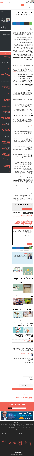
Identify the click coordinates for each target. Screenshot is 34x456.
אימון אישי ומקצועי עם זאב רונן (4, 435)
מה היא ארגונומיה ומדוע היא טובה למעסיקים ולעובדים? (24, 221)
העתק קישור (26, 23)
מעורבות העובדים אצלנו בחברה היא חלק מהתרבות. (24, 237)
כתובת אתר (31, 379)
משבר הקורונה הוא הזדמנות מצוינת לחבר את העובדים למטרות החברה (22, 216)
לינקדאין (22, 248)
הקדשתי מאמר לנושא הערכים (28, 125)
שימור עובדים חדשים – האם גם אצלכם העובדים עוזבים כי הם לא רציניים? (28, 322)
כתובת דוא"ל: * (31, 375)
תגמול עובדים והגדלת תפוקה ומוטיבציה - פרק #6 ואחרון (17, 322)
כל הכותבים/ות (25, 440)
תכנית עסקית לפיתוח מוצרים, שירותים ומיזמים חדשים (29, 335)
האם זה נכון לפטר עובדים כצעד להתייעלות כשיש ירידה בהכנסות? (23, 223)
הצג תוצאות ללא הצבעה (17, 243)
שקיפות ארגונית (26, 397)
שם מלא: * (31, 372)
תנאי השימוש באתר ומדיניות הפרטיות (30, 442)
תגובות (14, 19)
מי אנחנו (12, 5)
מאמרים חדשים (25, 434)
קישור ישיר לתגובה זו (23, 340)
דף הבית (32, 5)
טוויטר (14, 248)
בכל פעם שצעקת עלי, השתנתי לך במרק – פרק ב (18, 294)
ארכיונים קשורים (20, 250)
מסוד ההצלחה (15, 71)
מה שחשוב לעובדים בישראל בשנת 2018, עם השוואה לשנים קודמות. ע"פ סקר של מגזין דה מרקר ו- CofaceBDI (17, 280)
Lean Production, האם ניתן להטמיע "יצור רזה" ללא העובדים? (23, 222)
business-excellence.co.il (27, 261)
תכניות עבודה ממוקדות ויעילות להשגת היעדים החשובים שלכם (19, 335)
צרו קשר (31, 434)
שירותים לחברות (27, 5)
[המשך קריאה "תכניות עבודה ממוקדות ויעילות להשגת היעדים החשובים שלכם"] (18, 330)
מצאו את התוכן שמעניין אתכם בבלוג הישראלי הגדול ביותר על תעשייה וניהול (17, 406)
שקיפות (27, 135)
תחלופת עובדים (18, 397)
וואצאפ (31, 248)
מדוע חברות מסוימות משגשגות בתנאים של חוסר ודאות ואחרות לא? (23, 217)
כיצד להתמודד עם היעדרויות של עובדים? (26, 224)
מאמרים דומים (26, 250)
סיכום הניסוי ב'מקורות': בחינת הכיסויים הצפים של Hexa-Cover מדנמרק (5, 67)
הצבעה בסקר (30, 243)
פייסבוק (18, 248)
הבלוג (22, 5)
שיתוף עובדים (30, 397)
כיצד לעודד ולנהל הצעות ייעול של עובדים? (28, 308)
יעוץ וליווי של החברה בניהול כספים (14, 439)
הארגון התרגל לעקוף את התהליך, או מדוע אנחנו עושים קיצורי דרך (6, 125)
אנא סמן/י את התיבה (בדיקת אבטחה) (28, 383)
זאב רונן (25, 253)
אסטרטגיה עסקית (30, 394)
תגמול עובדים (22, 397)
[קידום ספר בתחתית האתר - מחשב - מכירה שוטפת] (17, 415)
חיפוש (1, 2)
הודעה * (32, 364)
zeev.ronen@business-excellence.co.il (24, 429)
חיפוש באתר (30, 440)
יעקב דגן (25, 67)
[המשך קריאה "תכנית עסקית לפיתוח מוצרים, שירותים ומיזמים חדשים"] (28, 330)
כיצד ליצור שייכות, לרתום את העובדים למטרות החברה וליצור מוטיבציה (28, 278)
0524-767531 (14, 429)
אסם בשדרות (28, 68)
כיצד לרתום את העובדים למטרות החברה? (26, 215)
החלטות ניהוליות (25, 394)
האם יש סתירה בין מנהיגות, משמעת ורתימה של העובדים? (24, 220)
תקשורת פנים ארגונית (30, 398)
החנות (15, 5)
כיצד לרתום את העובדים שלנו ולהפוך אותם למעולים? (17, 308)
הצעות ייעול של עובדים (20, 394)
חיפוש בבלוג (25, 433)
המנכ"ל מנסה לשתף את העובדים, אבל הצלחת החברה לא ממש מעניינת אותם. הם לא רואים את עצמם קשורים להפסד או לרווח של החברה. (22, 240)
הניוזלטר (19, 5)
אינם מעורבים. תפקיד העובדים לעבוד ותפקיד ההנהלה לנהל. (22, 235)
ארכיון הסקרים (25, 441)
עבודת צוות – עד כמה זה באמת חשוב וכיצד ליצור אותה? (28, 295)
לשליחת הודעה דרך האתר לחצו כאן (7, 429)
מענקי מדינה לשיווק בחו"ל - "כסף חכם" (14, 442)
